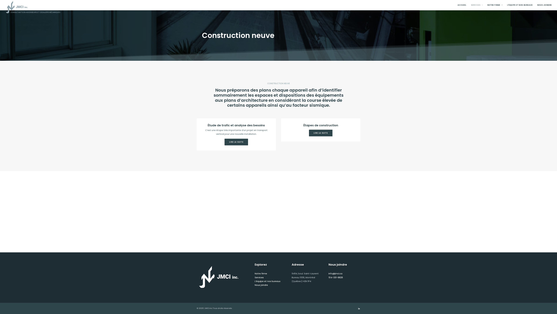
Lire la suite (236, 142)
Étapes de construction (320, 125)
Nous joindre (544, 5)
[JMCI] (16, 3)
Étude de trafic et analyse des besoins (236, 125)
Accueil (462, 5)
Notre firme (493, 5)
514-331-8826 (336, 277)
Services (476, 5)
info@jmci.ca (335, 273)
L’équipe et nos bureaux (520, 5)
